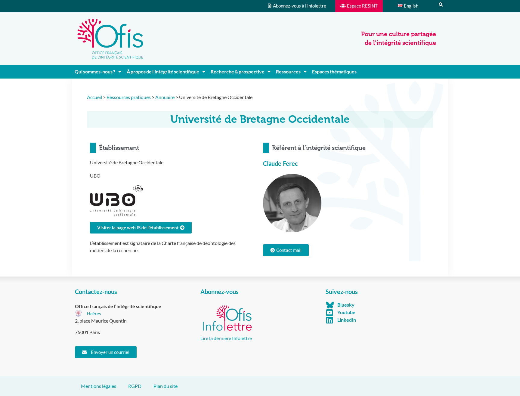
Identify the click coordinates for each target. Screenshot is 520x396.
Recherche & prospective (238, 71)
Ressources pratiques (129, 97)
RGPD (134, 386)
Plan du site (165, 386)
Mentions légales (98, 386)
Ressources (288, 71)
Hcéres (94, 313)
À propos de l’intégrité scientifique (163, 71)
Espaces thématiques (334, 71)
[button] (441, 5)
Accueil (94, 97)
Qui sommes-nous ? (95, 71)
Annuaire (165, 97)
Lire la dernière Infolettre (226, 338)
